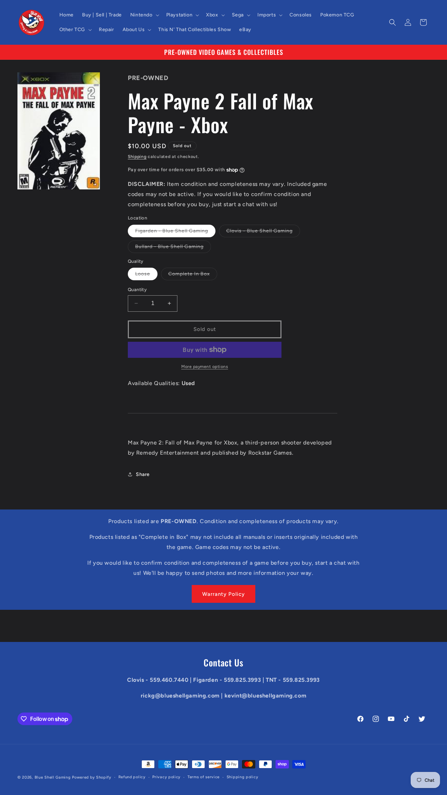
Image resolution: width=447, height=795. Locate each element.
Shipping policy (242, 777)
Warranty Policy (223, 594)
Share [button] (143, 474)
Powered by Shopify (91, 777)
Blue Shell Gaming (53, 777)
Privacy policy (166, 777)
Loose (146, 275)
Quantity (137, 289)
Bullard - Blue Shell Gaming (173, 248)
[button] (144, 15)
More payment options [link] (204, 366)
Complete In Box (192, 275)
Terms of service (204, 777)
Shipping (137, 156)
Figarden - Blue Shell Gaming (175, 232)
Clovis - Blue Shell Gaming (263, 232)
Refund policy (132, 777)
